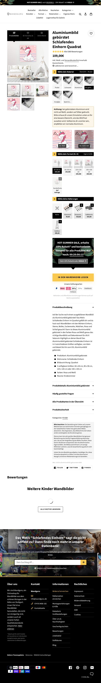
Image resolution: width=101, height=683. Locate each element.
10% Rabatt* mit (63, 2)
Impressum (78, 591)
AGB (76, 610)
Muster (90, 72)
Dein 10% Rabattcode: (72, 261)
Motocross (29, 655)
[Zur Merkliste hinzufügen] (91, 33)
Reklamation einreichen (57, 597)
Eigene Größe (88, 154)
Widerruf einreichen (60, 591)
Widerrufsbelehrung (82, 600)
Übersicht (83, 72)
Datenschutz (79, 596)
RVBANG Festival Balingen (42, 655)
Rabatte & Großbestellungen (59, 613)
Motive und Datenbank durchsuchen (52, 568)
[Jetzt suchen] (83, 562)
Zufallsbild (56, 635)
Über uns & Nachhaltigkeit (58, 620)
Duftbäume (57, 640)
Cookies (77, 614)
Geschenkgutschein (60, 626)
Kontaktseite (39, 608)
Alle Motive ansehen (51, 509)
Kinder (65, 417)
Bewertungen (57, 631)
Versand (77, 605)
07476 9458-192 (40, 603)
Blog (54, 645)
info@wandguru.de (39, 599)
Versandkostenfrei (72, 60)
